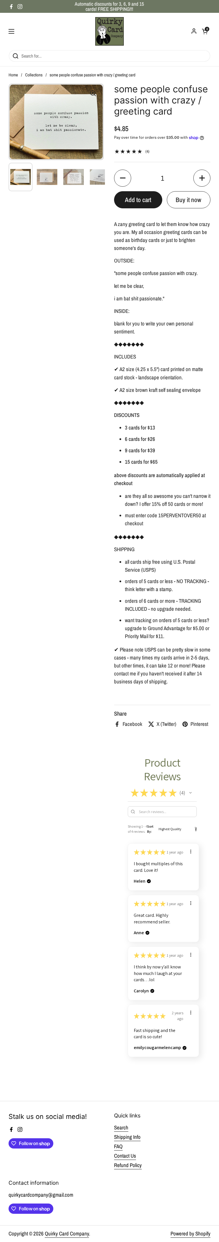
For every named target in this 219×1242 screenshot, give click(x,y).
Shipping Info (127, 1137)
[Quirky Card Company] (109, 31)
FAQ (118, 1146)
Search (121, 1127)
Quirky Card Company (67, 1233)
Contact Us (125, 1155)
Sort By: (150, 829)
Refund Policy (128, 1165)
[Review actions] (191, 852)
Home (13, 75)
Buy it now (188, 200)
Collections (33, 75)
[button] (122, 178)
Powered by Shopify (190, 1233)
